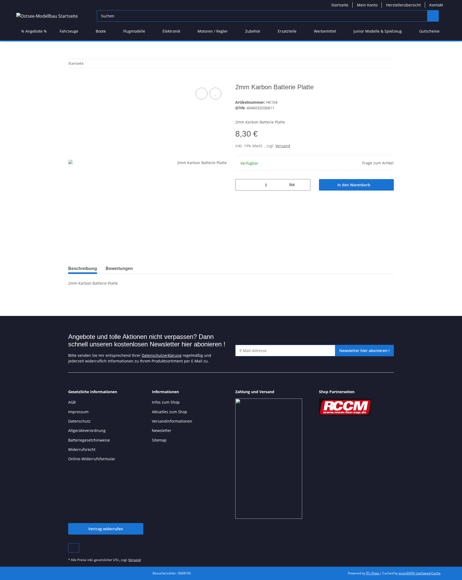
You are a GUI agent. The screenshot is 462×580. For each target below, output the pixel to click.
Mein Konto (367, 4)
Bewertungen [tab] (119, 268)
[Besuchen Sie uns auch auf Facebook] (73, 547)
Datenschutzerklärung (162, 355)
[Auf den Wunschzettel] (215, 93)
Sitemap (159, 440)
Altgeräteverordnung (87, 430)
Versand (282, 145)
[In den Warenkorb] (72, 80)
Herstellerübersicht (403, 4)
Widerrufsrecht (81, 449)
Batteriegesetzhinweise (89, 440)
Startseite (339, 4)
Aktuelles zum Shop (169, 411)
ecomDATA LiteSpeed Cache (420, 573)
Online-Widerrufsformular (91, 458)
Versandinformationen (172, 421)
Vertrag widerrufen (105, 528)
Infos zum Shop (166, 402)
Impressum (78, 411)
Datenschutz (79, 421)
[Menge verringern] (241, 184)
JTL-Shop (373, 573)
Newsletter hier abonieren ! (364, 350)
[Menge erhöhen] (304, 184)
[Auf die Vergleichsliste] (201, 93)
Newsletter (161, 430)
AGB (72, 402)
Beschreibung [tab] (82, 268)
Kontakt (436, 4)
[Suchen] (433, 16)
